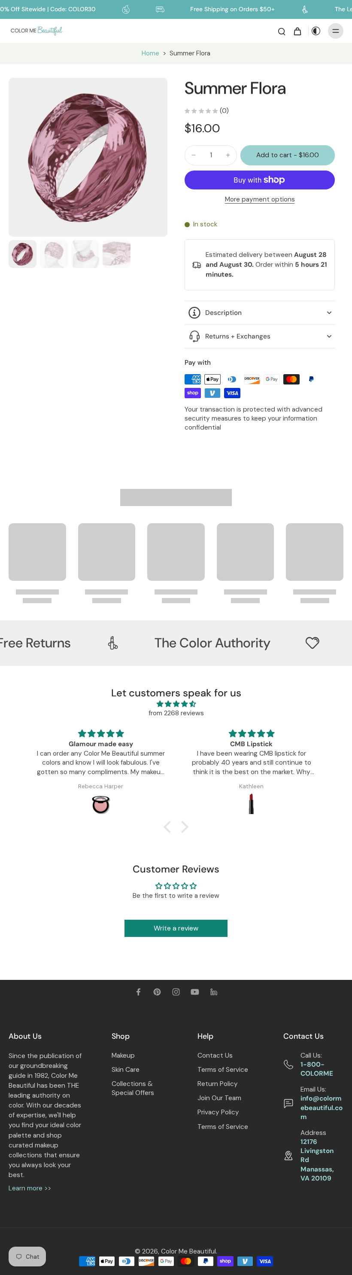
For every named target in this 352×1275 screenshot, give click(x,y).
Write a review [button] (176, 928)
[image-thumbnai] (22, 254)
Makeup (123, 1055)
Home (150, 53)
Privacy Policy (218, 1112)
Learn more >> (30, 1188)
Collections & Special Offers (133, 1088)
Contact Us (215, 1055)
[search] (281, 31)
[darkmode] (315, 31)
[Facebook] (138, 991)
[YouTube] (194, 991)
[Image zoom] (88, 157)
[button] (287, 155)
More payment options (260, 200)
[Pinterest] (157, 991)
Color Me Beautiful (188, 1251)
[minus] (193, 155)
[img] (176, 704)
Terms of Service (222, 1069)
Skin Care (126, 1069)
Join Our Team (219, 1098)
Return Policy (217, 1084)
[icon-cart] (297, 31)
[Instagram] (176, 991)
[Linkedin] (213, 991)
